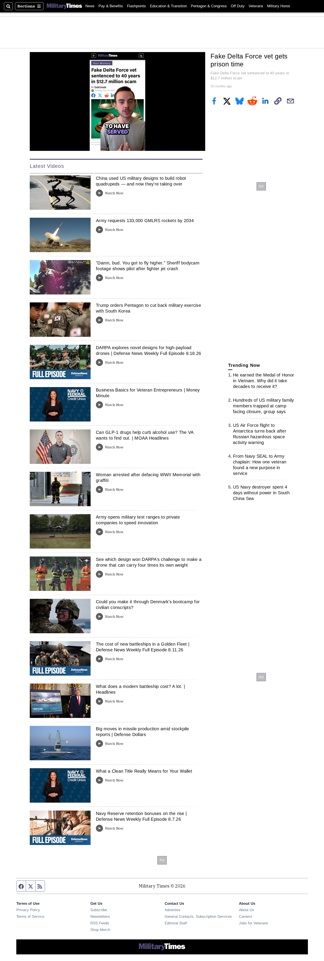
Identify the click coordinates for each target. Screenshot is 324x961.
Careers (245, 916)
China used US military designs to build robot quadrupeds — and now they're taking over (141, 181)
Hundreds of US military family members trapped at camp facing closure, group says (263, 406)
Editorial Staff (176, 923)
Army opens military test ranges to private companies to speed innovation (138, 520)
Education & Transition (168, 6)
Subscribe (98, 910)
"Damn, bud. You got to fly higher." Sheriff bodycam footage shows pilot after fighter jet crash (147, 265)
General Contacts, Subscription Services (198, 916)
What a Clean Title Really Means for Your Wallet (144, 771)
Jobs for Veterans (253, 923)
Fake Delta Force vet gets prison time (249, 60)
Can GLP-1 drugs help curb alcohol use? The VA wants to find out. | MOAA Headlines (144, 435)
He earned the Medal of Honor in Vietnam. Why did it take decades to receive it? (263, 381)
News (90, 6)
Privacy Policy (28, 910)
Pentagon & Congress (209, 6)
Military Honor (278, 6)
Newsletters (100, 916)
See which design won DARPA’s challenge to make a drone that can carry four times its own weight (148, 562)
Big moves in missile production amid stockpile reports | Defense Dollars (142, 731)
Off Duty (238, 6)
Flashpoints (136, 6)
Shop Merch (100, 929)
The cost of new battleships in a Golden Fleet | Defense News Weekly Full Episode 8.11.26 (142, 647)
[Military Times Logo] (64, 6)
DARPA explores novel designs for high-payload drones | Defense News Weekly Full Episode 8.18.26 (148, 350)
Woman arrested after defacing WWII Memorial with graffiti (148, 477)
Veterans (256, 6)
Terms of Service (30, 916)
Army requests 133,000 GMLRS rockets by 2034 (145, 220)
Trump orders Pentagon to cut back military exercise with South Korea (148, 308)
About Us (246, 910)
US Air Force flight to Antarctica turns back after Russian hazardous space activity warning (259, 434)
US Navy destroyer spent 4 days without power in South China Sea (261, 493)
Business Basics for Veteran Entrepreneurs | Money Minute (148, 393)
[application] (117, 101)
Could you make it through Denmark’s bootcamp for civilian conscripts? (148, 604)
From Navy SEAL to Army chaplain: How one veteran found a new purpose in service (259, 465)
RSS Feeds (99, 923)
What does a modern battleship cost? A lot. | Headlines (140, 689)
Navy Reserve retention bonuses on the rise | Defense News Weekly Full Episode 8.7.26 (141, 816)
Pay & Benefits (111, 6)
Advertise (172, 910)
